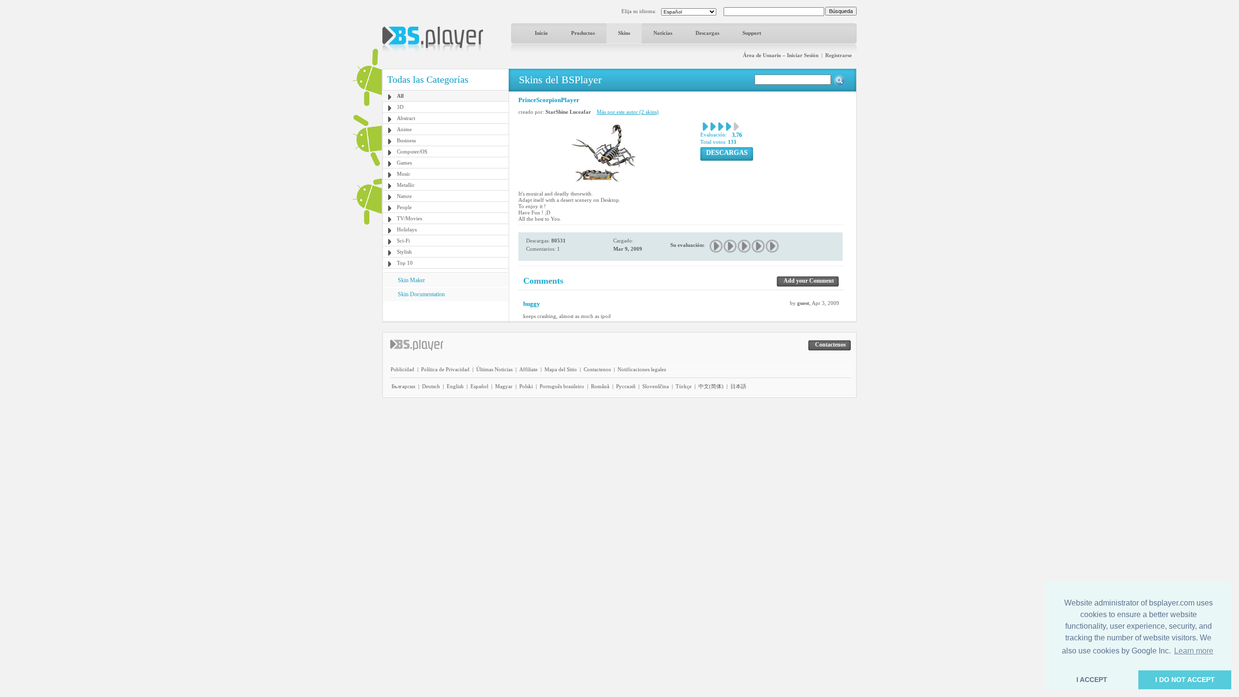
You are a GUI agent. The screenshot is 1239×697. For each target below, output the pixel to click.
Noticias (662, 33)
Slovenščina (655, 386)
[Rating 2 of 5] (731, 246)
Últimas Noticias (494, 369)
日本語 (738, 386)
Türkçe (684, 386)
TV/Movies (409, 218)
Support (751, 33)
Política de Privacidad (445, 369)
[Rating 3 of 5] (745, 246)
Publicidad (402, 369)
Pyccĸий (625, 386)
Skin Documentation (421, 294)
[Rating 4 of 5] (759, 246)
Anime (404, 129)
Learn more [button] (1193, 651)
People (404, 207)
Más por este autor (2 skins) (628, 112)
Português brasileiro (562, 386)
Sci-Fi (403, 240)
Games (404, 163)
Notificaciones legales (642, 369)
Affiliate (528, 369)
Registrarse (838, 55)
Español (479, 386)
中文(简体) (711, 386)
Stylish (404, 252)
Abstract (406, 118)
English (455, 386)
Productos (583, 33)
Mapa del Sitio (560, 369)
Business (406, 140)
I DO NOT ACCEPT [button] (1185, 679)
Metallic (406, 185)
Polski (526, 386)
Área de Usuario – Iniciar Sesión (780, 55)
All (400, 96)
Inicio (541, 33)
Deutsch (431, 386)
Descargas (707, 33)
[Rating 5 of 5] (773, 246)
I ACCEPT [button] (1091, 679)
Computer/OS (412, 151)
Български (403, 386)
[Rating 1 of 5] (717, 246)
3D (400, 107)
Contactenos (597, 369)
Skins (624, 33)
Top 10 (405, 263)
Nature (404, 196)
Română (600, 386)
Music (403, 174)
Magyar (504, 386)
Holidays (407, 229)
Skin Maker (411, 280)
